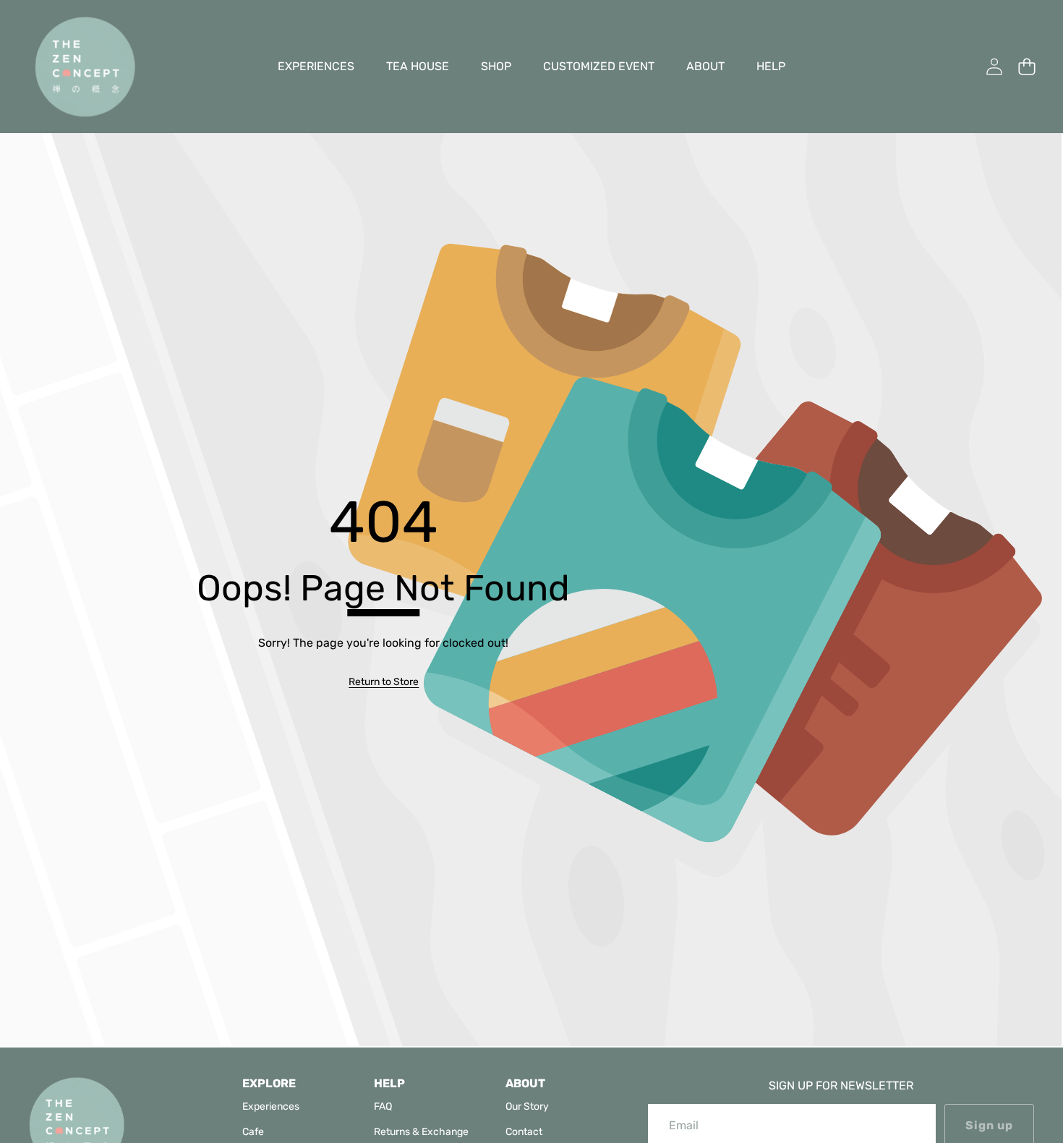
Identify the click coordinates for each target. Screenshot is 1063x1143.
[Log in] (994, 67)
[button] (1026, 67)
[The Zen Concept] (85, 66)
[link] (384, 682)
